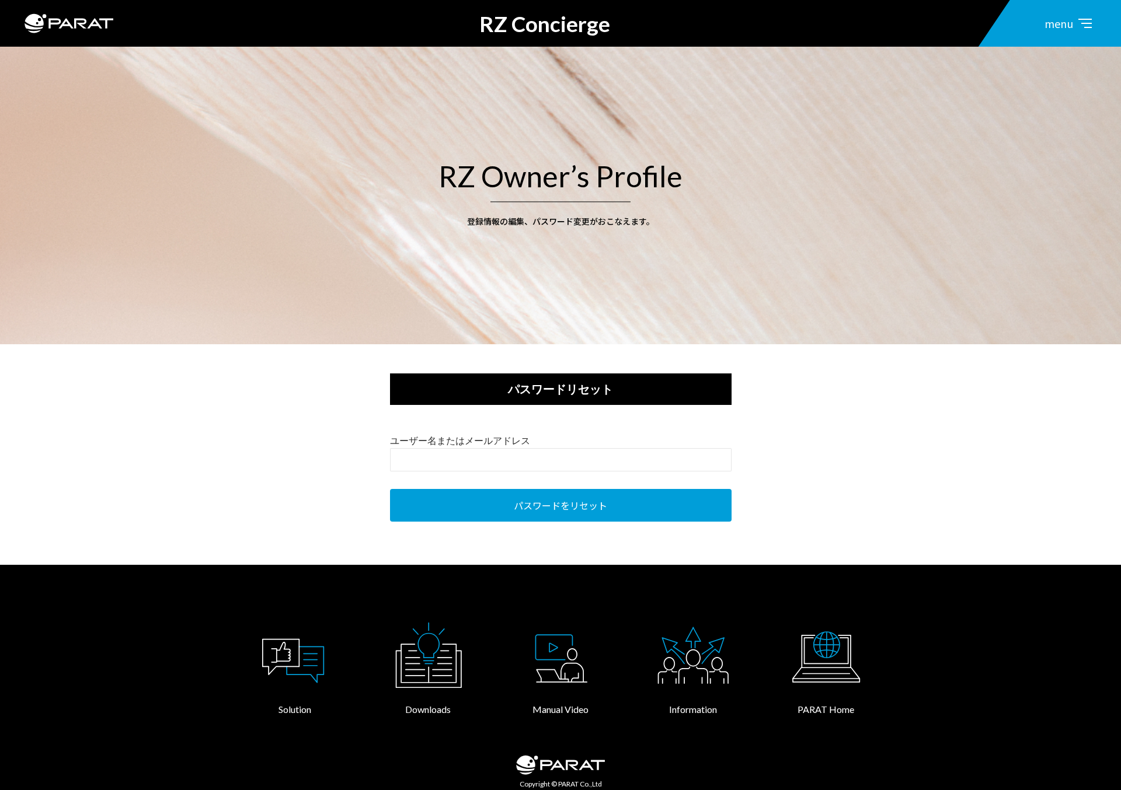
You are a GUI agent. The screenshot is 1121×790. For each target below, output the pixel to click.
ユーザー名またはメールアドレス (460, 441)
